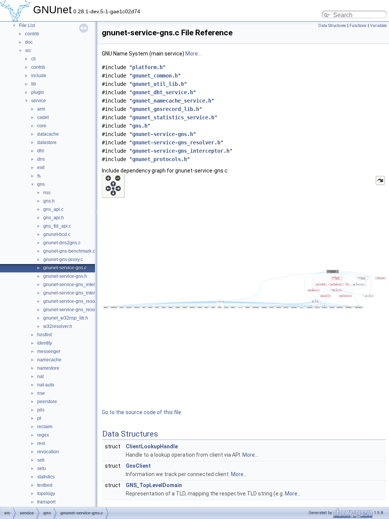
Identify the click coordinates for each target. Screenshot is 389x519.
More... (193, 54)
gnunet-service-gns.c (65, 268)
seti (40, 460)
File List (27, 25)
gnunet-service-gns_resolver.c (74, 301)
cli (33, 59)
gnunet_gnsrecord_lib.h (165, 109)
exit (40, 167)
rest (41, 443)
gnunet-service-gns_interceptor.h (77, 293)
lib (33, 84)
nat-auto (45, 385)
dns (41, 159)
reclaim (44, 426)
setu (41, 468)
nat (40, 376)
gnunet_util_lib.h (158, 84)
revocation (48, 451)
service (38, 100)
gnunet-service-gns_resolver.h (74, 309)
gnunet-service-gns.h (65, 276)
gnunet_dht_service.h (162, 92)
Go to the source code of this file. (142, 412)
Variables (378, 25)
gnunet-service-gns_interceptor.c (77, 284)
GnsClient (138, 466)
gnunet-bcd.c (56, 234)
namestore (48, 368)
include (38, 75)
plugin (37, 92)
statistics (46, 476)
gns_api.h (53, 217)
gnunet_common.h (155, 76)
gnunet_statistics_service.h (173, 117)
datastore (47, 142)
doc (29, 42)
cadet (43, 117)
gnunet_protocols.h (159, 159)
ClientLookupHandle (152, 446)
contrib (32, 33)
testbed (44, 485)
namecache (49, 359)
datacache (48, 134)
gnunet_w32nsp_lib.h (65, 318)
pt (39, 418)
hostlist (44, 334)
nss (47, 192)
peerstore (47, 401)
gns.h (49, 201)
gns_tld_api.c (57, 226)
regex (43, 435)
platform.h (147, 67)
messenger (48, 351)
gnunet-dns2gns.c (62, 242)
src (28, 50)
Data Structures (332, 25)
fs (39, 176)
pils (40, 410)
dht (40, 150)
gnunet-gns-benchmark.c (69, 251)
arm (41, 109)
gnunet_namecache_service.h (171, 101)
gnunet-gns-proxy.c (63, 259)
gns (41, 184)
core (41, 125)
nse (41, 393)
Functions (358, 25)
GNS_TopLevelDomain (154, 485)
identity (44, 343)
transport (46, 502)
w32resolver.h (57, 326)
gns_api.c (53, 209)
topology (46, 493)
